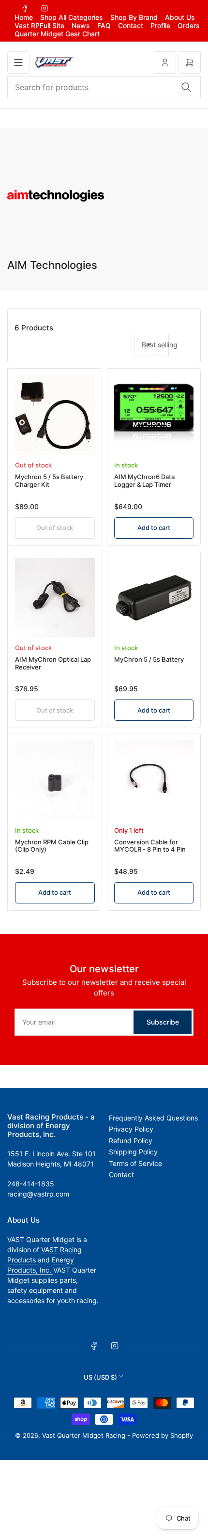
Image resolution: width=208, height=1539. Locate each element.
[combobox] (104, 87)
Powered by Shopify (162, 1435)
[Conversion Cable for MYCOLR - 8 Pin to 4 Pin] (154, 780)
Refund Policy (130, 1140)
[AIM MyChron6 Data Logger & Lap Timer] (154, 415)
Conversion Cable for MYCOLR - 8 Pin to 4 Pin (150, 846)
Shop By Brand (134, 17)
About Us (180, 17)
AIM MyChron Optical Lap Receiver (53, 663)
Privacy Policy (131, 1129)
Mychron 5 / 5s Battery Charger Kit (49, 480)
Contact (130, 25)
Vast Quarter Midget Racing (83, 1435)
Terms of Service (135, 1163)
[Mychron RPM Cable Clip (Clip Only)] (55, 780)
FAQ (104, 25)
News (81, 25)
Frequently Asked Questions (153, 1118)
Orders (189, 25)
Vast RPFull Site (39, 25)
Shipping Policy (133, 1152)
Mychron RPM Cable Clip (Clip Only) (52, 846)
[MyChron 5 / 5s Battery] (154, 598)
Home (24, 17)
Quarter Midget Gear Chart (57, 34)
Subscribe (163, 1022)
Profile (160, 25)
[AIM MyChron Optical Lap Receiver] (55, 598)
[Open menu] (18, 62)
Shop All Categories (71, 17)
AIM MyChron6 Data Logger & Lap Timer (144, 480)
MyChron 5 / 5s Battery (149, 659)
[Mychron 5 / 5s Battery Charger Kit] (55, 415)
